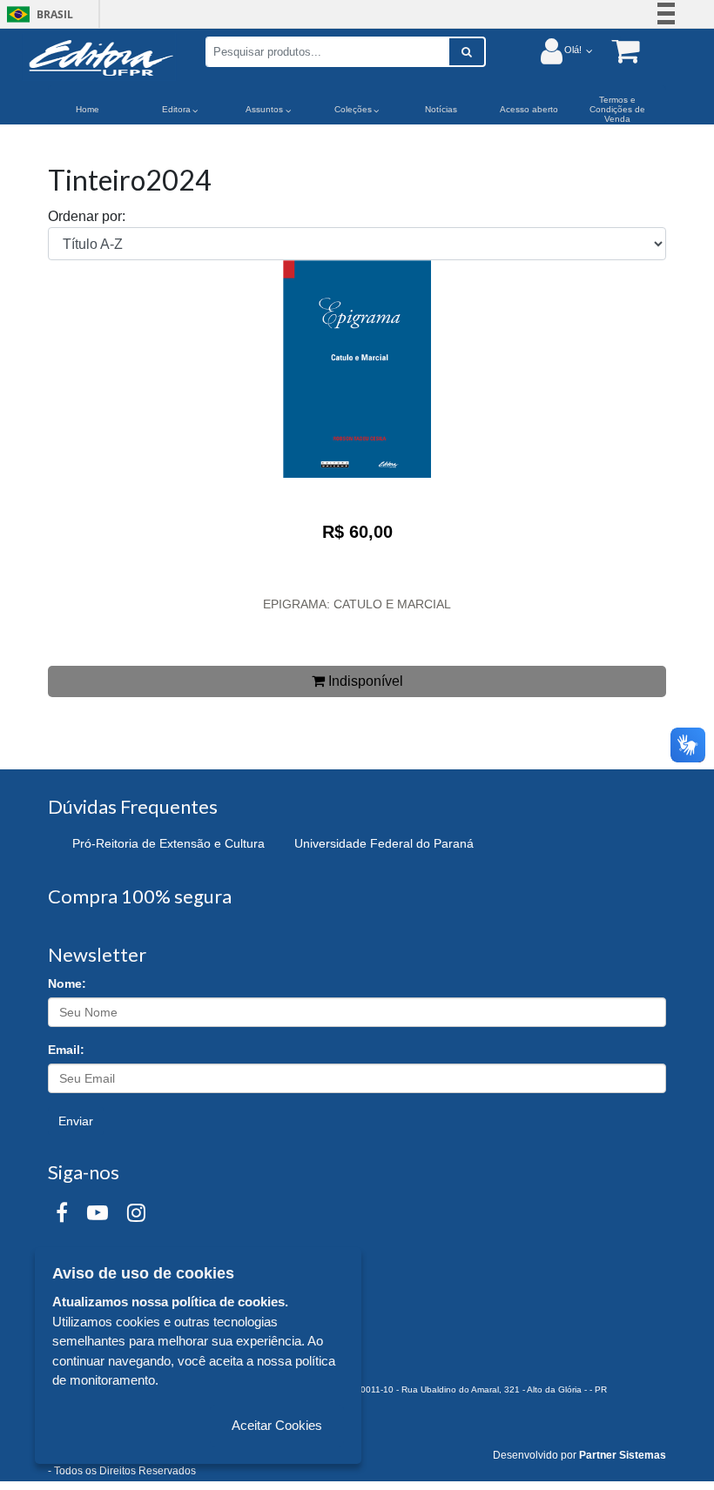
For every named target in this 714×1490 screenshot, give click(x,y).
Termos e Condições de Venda (617, 109)
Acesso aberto (529, 109)
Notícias (441, 109)
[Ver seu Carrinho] (616, 50)
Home (87, 109)
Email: (66, 1050)
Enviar (75, 1121)
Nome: (67, 983)
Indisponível (364, 681)
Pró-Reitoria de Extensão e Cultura (168, 843)
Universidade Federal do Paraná (384, 843)
